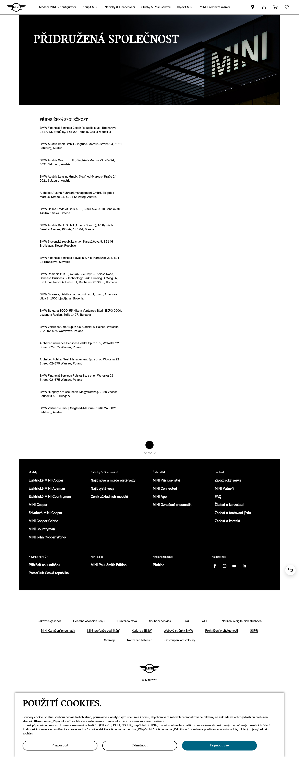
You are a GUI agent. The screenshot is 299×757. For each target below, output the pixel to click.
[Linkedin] (244, 566)
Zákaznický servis (228, 481)
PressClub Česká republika (49, 573)
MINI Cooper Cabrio (43, 521)
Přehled (158, 565)
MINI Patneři (224, 489)
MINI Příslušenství (166, 481)
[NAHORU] (149, 445)
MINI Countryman (42, 529)
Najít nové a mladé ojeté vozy (113, 481)
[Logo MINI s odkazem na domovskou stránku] (149, 668)
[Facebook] (215, 566)
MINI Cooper (38, 505)
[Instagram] (224, 566)
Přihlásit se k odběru (44, 565)
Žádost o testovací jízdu (233, 513)
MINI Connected (165, 489)
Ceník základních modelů (109, 497)
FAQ (218, 497)
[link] (90, 7)
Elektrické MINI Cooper (46, 481)
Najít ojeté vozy (102, 489)
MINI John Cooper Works (47, 537)
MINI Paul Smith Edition (109, 565)
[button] (264, 7)
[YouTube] (234, 566)
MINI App (160, 497)
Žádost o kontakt (227, 521)
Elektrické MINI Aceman (47, 489)
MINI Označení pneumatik (172, 505)
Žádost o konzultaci (229, 505)
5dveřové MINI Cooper (45, 513)
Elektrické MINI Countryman (50, 497)
